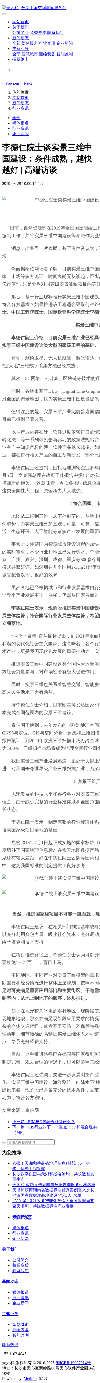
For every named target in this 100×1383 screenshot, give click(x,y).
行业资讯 (47, 43)
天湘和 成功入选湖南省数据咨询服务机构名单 (53, 1185)
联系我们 (55, 32)
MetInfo (30, 1378)
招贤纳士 (20, 59)
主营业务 (20, 48)
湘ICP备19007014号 (73, 1363)
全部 (16, 43)
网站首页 (20, 22)
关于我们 (20, 27)
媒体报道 (30, 43)
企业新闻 (64, 43)
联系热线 (10, 1344)
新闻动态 (20, 38)
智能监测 (64, 54)
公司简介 (20, 32)
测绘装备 (47, 54)
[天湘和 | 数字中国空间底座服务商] (50, 8)
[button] (11, 83)
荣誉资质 (38, 32)
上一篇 (43, 1122)
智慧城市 (30, 54)
